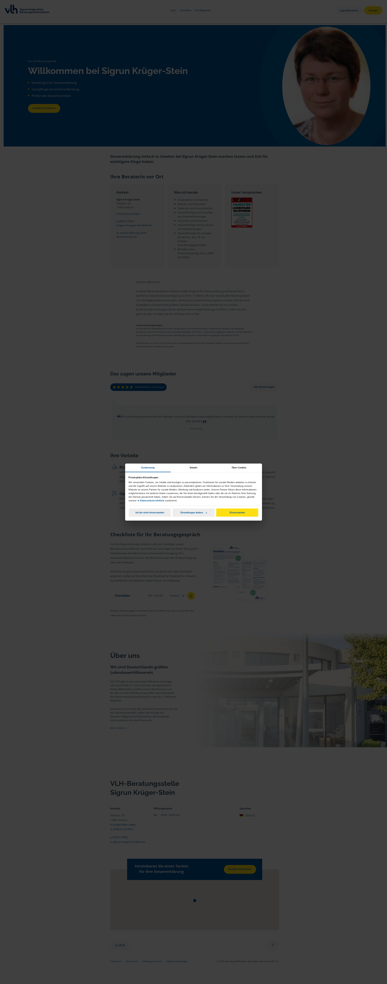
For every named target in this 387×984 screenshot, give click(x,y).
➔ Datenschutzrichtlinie (150, 500)
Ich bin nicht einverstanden (149, 512)
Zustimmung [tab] (148, 467)
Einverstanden (237, 512)
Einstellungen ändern (191, 512)
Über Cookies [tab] (239, 467)
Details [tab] (193, 467)
